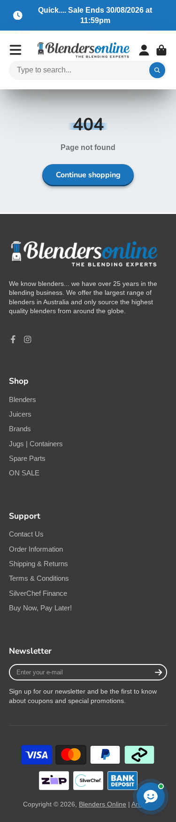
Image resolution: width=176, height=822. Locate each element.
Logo (83, 50)
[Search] (157, 71)
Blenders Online (102, 804)
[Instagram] (27, 339)
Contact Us (26, 534)
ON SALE (24, 473)
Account (144, 50)
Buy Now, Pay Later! (40, 608)
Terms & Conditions (39, 578)
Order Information (36, 549)
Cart (161, 50)
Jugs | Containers (36, 444)
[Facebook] (13, 339)
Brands (20, 429)
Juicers (20, 414)
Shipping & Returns (38, 564)
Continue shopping (88, 175)
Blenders (22, 399)
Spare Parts (27, 458)
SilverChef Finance (38, 593)
